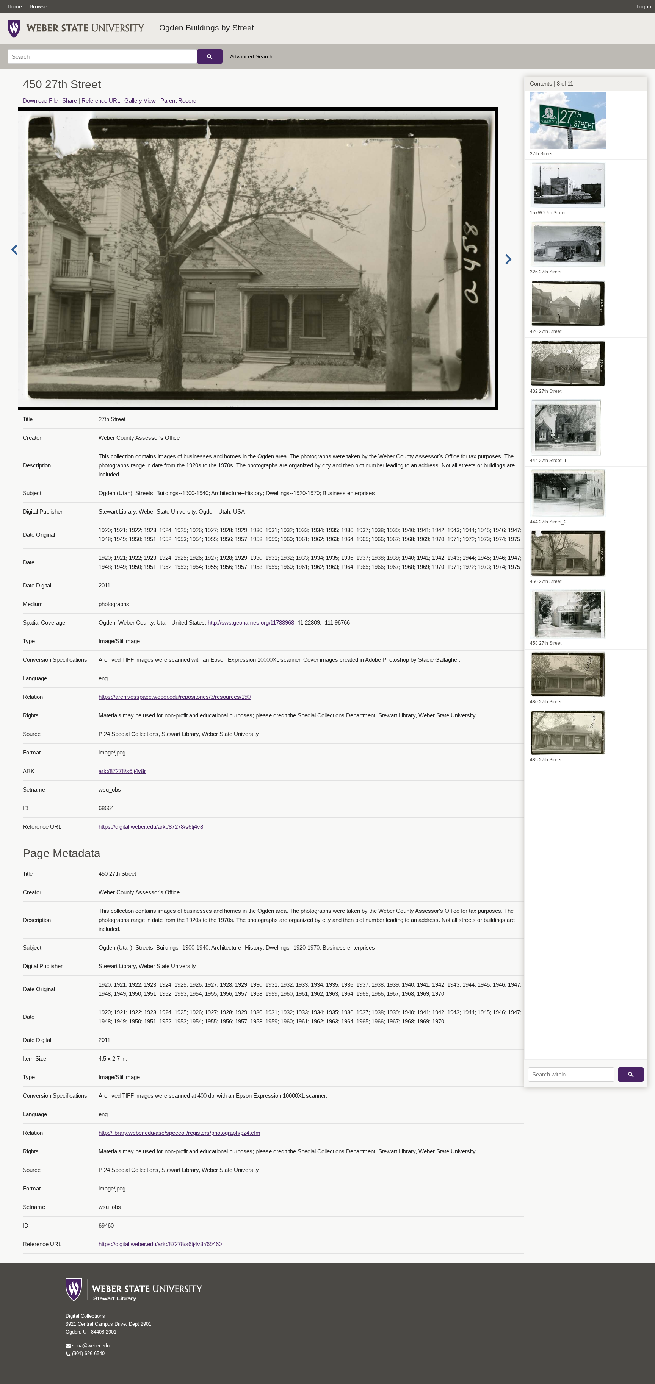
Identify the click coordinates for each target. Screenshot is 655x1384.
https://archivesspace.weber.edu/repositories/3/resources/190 (175, 697)
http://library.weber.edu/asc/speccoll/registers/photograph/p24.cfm (179, 1132)
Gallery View (140, 100)
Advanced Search (251, 56)
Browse (38, 6)
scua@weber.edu (90, 1345)
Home (15, 6)
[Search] (210, 56)
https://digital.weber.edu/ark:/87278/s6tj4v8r (152, 826)
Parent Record (178, 100)
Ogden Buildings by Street (206, 27)
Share (69, 100)
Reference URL (100, 100)
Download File (40, 100)
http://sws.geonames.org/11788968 (251, 622)
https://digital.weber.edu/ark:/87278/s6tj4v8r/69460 (160, 1244)
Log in (643, 6)
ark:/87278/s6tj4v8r (122, 771)
